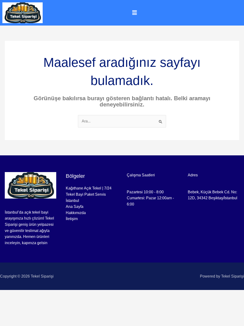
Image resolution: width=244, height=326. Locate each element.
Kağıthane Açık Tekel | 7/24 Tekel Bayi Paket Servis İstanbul (89, 194)
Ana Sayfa (74, 207)
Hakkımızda (76, 213)
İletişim (72, 219)
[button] (134, 12)
